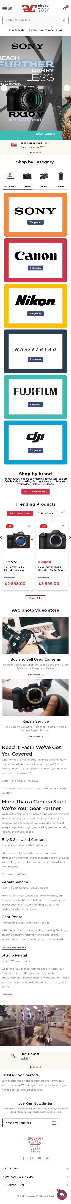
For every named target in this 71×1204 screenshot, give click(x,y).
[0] (64, 8)
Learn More (7, 994)
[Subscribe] (53, 1123)
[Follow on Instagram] (31, 1158)
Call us (24, 1058)
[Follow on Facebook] (23, 1158)
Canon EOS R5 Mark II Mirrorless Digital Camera (52, 569)
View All (34, 598)
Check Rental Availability (14, 947)
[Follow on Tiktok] (47, 1158)
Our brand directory (35, 491)
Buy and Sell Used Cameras (35, 659)
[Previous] (4, 88)
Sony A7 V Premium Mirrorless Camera (14, 569)
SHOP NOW (51, 88)
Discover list (34, 675)
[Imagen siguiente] (31, 539)
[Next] (67, 88)
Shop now (35, 222)
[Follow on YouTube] (39, 1158)
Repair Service (35, 721)
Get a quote (34, 737)
